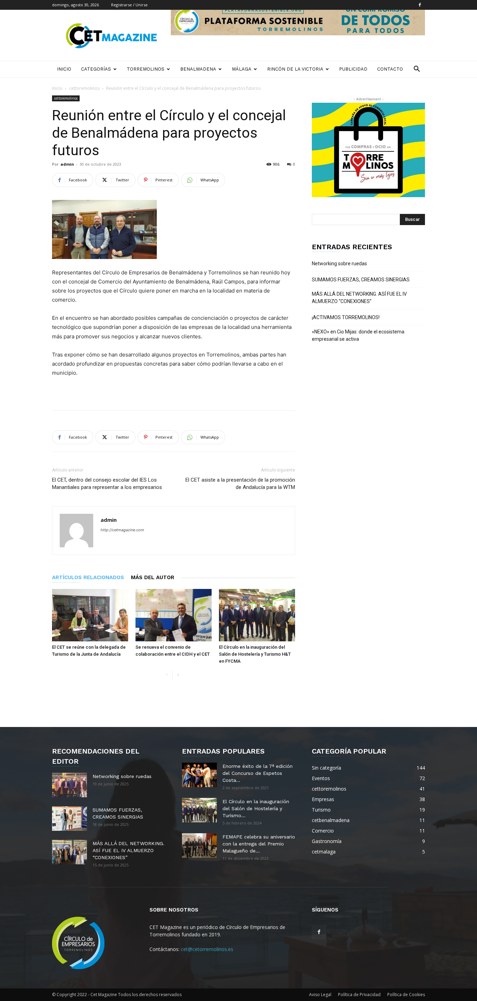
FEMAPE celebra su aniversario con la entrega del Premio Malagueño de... (258, 844)
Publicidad (353, 69)
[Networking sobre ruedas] (69, 785)
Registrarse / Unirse (129, 4)
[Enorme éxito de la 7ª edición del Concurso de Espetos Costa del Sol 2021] (199, 775)
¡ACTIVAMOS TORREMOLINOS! (346, 317)
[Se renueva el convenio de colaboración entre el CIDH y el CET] (173, 615)
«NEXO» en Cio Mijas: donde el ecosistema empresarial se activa (358, 335)
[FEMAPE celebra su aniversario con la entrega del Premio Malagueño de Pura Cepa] (199, 845)
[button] (416, 69)
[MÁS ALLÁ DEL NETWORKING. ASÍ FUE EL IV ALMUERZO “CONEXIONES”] (69, 852)
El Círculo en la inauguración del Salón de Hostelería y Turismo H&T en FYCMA (255, 654)
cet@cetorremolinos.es (207, 949)
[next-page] (178, 675)
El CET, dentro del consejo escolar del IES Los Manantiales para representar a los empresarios (107, 483)
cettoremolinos (84, 88)
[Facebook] (419, 5)
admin (67, 164)
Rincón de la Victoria (295, 69)
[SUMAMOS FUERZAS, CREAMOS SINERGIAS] (69, 818)
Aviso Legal (320, 995)
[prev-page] (166, 675)
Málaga (241, 69)
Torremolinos (145, 69)
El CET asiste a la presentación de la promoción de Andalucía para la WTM (240, 483)
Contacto (390, 69)
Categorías (96, 69)
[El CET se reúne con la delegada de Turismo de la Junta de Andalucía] (90, 615)
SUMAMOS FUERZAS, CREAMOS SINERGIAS (361, 279)
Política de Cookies (406, 995)
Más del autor (152, 577)
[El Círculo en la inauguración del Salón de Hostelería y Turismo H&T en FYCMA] (257, 615)
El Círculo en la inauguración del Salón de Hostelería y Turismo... (255, 808)
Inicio (64, 69)
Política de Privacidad (359, 995)
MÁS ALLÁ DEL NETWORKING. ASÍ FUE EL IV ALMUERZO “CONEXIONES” (359, 297)
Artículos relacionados (88, 577)
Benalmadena (198, 69)
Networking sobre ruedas (339, 263)
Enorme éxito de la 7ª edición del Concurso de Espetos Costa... (257, 773)
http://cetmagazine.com (122, 529)
